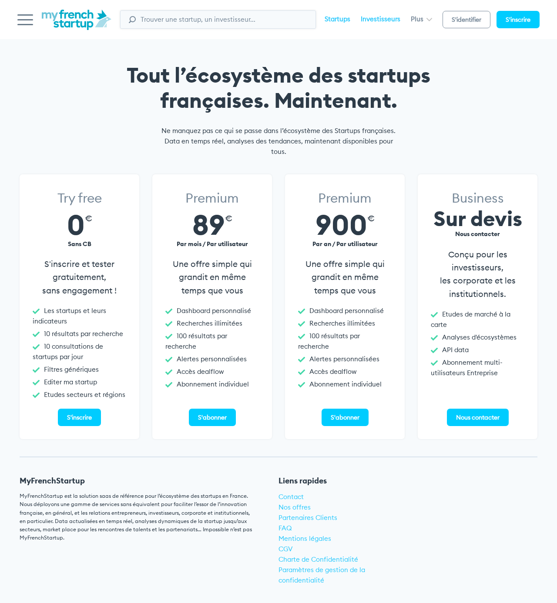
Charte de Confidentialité (318, 559)
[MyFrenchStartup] (76, 24)
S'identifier (466, 19)
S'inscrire (518, 19)
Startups (337, 19)
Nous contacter (478, 417)
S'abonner (212, 417)
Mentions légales (304, 538)
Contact (291, 497)
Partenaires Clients (307, 517)
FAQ (285, 528)
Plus (418, 19)
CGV (285, 549)
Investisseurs (380, 19)
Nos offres (294, 507)
